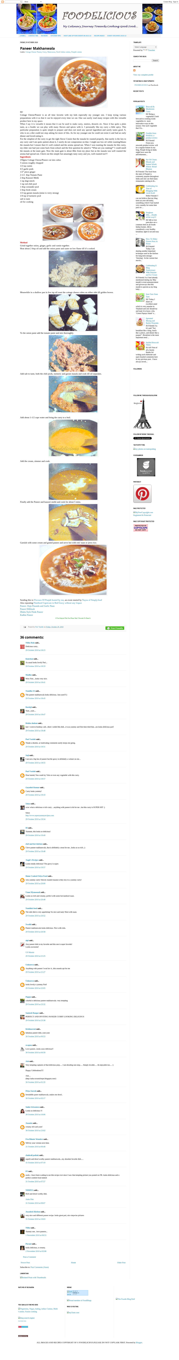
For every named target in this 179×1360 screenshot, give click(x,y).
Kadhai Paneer (26, 615)
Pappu (28, 997)
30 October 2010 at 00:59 (35, 1052)
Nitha (28, 1228)
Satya (28, 804)
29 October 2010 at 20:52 (35, 916)
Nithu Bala (30, 643)
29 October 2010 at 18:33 (35, 666)
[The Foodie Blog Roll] (125, 1299)
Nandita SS (30, 691)
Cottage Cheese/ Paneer (34, 52)
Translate (151, 50)
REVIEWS (44, 36)
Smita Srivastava (32, 1107)
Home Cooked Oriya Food (36, 876)
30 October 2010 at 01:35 (35, 1082)
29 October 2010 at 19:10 (35, 795)
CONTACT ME (33, 36)
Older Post (121, 1263)
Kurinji (29, 707)
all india (75, 1294)
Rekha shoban (32, 723)
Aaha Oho (30, 1199)
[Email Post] (24, 627)
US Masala (30, 952)
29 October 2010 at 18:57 (35, 779)
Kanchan (29, 659)
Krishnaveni (31, 1029)
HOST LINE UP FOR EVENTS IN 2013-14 (77, 36)
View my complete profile (143, 75)
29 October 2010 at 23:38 (35, 1020)
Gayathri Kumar (32, 787)
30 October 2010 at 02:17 (35, 1098)
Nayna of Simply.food (92, 600)
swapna (29, 1045)
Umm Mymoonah (33, 892)
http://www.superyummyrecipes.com (40, 815)
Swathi (28, 924)
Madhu (29, 675)
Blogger (139, 1343)
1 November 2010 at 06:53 (36, 1235)
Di (27, 828)
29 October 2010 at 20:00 (35, 883)
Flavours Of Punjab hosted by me (49, 600)
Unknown (30, 965)
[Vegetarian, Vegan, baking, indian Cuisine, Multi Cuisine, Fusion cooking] (40, 1312)
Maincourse (51, 52)
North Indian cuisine (63, 52)
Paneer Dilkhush (27, 609)
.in (76, 1293)
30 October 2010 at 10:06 (35, 1114)
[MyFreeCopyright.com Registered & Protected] (146, 515)
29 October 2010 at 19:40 (35, 835)
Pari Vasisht (39, 627)
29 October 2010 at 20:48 (35, 900)
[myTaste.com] (73, 1313)
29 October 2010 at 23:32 (35, 1004)
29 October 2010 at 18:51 (35, 747)
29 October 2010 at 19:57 (35, 867)
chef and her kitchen (34, 844)
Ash (27, 1061)
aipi (27, 940)
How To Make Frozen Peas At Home (152, 241)
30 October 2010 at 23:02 (35, 1130)
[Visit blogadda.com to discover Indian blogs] (23, 1327)
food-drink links (22, 1321)
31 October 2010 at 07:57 (35, 1181)
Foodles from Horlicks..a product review (151, 135)
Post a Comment (29, 1257)
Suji (27, 755)
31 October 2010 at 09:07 (35, 1203)
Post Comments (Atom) (40, 1267)
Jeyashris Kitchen (33, 1212)
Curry (44, 52)
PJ (27, 1171)
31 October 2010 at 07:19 (35, 1163)
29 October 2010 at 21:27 (35, 972)
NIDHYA (29, 1190)
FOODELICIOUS (141, 85)
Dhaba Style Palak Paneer (31, 612)
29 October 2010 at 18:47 (35, 714)
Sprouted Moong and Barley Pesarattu (152, 320)
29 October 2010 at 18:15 (35, 650)
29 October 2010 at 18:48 (35, 731)
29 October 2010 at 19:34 (35, 819)
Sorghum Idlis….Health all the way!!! (151, 215)
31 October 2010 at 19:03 (35, 1219)
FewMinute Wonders (34, 1139)
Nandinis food (31, 908)
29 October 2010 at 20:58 (35, 932)
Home (73, 1263)
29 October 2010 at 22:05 (35, 988)
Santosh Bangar (32, 1013)
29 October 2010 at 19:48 (35, 851)
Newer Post (25, 1263)
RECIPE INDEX (99, 36)
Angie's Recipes (32, 860)
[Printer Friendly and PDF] (114, 628)
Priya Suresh (31, 1091)
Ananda (29, 1123)
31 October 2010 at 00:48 (35, 1147)
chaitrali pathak (32, 1155)
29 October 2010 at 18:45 (35, 698)
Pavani (28, 1244)
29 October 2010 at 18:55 (35, 763)
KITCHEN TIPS (56, 36)
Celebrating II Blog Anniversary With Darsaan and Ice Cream (151, 270)
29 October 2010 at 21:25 (35, 956)
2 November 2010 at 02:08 (36, 1251)
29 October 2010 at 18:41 (35, 682)
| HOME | (23, 36)
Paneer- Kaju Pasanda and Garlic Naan (37, 606)
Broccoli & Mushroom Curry (150, 109)
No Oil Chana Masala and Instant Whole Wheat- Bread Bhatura (151, 164)
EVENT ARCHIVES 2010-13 (116, 36)
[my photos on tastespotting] (144, 449)
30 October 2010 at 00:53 (35, 1036)
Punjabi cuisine (76, 52)
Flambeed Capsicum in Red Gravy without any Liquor (58, 603)
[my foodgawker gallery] (146, 476)
